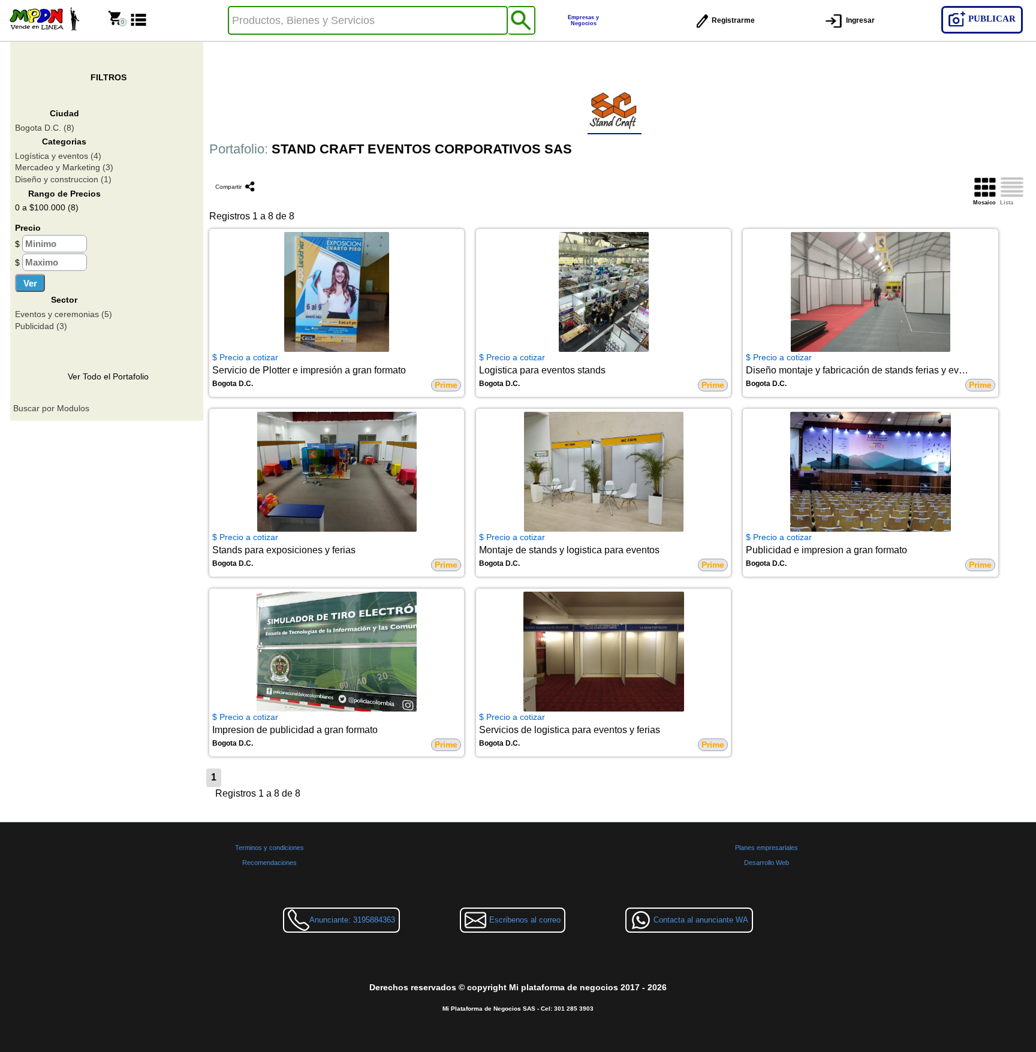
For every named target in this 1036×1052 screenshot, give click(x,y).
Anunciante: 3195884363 (352, 919)
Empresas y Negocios (583, 20)
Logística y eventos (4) (58, 156)
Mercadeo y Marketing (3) (64, 167)
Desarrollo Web (766, 862)
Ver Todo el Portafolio (108, 376)
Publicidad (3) (41, 326)
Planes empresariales (766, 847)
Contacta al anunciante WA (700, 919)
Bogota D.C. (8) (44, 127)
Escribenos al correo (525, 919)
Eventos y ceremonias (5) (63, 314)
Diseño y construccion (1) (63, 179)
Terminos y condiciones (269, 847)
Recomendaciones (269, 862)
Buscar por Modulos (51, 408)
